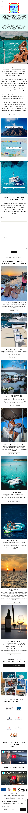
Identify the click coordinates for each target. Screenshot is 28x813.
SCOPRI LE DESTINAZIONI (14, 405)
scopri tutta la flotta (14, 654)
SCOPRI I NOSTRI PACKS (14, 551)
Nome (2, 217)
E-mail (3, 224)
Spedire (14, 252)
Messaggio (4, 237)
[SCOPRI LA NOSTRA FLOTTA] (14, 684)
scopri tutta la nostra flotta (14, 665)
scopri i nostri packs (14, 602)
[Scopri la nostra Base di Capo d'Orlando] (14, 177)
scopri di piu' (14, 310)
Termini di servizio (13, 257)
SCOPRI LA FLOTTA (14, 453)
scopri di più (14, 357)
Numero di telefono (7, 230)
